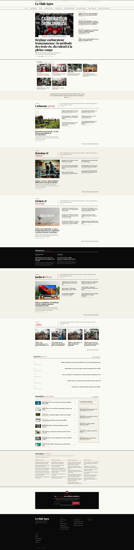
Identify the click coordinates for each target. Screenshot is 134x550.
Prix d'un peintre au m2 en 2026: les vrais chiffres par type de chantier (89, 166)
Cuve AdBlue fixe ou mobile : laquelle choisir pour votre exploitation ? (58, 344)
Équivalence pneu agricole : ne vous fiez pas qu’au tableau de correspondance (46, 133)
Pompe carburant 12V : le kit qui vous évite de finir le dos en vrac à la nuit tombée (70, 117)
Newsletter (90, 1)
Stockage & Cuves (58, 8)
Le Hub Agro (44, 3)
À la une (26, 8)
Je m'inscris (75, 503)
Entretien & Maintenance (69, 8)
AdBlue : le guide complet (78, 525)
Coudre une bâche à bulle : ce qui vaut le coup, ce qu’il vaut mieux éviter (56, 444)
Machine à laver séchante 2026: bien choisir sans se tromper (70, 161)
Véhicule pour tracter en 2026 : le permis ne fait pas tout (88, 116)
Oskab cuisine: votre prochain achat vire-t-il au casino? (89, 161)
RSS (98, 547)
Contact (98, 1)
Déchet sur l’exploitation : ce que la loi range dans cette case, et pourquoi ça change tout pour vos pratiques (88, 22)
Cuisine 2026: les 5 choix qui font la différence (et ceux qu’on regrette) (88, 14)
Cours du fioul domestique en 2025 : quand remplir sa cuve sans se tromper (89, 122)
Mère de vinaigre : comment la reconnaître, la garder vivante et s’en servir (89, 288)
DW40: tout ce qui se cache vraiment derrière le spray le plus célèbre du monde (70, 167)
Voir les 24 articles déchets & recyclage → (90, 241)
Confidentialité (38, 540)
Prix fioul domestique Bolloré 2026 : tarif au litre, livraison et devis (89, 111)
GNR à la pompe (77, 519)
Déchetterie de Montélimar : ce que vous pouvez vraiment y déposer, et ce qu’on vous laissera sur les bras (89, 209)
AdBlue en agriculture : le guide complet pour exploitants (75, 344)
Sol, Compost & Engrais (81, 8)
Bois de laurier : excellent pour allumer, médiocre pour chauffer (69, 289)
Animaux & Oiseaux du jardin (104, 8)
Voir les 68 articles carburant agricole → (90, 143)
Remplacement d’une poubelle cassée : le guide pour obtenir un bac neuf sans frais (90, 222)
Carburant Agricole (48, 8)
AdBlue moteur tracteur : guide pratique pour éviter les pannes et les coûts (91, 344)
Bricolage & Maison (92, 8)
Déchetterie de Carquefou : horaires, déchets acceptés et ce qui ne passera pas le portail (70, 209)
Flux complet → (95, 396)
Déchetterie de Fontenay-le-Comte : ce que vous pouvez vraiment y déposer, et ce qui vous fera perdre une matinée (70, 222)
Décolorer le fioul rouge (78, 523)
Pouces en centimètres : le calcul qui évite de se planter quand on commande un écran (88, 31)
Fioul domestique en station (79, 521)
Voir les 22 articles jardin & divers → (91, 314)
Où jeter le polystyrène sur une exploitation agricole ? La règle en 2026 (89, 216)
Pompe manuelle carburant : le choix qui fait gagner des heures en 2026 (70, 111)
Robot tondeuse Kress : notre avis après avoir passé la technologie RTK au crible (45, 259)
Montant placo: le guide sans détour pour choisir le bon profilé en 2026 (89, 171)
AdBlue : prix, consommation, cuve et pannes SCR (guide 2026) (88, 39)
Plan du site (37, 542)
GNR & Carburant (33, 8)
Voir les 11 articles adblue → (93, 349)
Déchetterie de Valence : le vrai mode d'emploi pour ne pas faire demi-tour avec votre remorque (70, 216)
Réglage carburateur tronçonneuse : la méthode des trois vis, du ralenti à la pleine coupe (53, 45)
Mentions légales (38, 538)
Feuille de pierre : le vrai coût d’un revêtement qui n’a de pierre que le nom (69, 283)
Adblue (40, 8)
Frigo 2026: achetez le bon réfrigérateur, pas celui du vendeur (70, 172)
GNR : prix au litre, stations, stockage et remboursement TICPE (66, 258)
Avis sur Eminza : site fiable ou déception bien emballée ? (68, 294)
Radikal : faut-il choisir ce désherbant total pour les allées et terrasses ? (89, 282)
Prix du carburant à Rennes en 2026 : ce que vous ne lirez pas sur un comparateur (70, 124)
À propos (94, 1)
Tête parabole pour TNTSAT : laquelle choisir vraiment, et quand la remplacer (89, 295)
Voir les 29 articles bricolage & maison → (90, 191)
